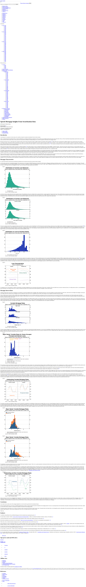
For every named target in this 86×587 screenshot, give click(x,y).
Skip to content (2, 0)
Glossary (3, 577)
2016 (5, 36)
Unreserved (4, 561)
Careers (3, 20)
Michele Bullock (7, 109)
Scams (3, 581)
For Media (4, 573)
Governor (3, 64)
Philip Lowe (6, 71)
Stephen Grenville (7, 113)
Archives (3, 18)
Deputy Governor (5, 69)
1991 (5, 60)
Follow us (2, 542)
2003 (5, 48)
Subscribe (1, 539)
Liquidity (67, 523)
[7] (79, 257)
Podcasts (3, 119)
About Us (3, 11)
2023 (5, 68)
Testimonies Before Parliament (7, 117)
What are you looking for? (4, 4)
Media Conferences (5, 118)
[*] (35, 515)
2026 (5, 26)
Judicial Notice (4, 574)
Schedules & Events (5, 578)
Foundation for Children (18, 566)
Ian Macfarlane (6, 90)
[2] (43, 518)
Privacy (3, 575)
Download (5, 132)
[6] (83, 225)
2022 (7, 73)
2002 (5, 49)
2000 (5, 52)
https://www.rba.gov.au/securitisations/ (27, 520)
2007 (5, 45)
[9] (7, 374)
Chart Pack (4, 16)
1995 (5, 56)
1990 (5, 61)
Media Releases (4, 13)
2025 (5, 27)
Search (17, 4)
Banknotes (4, 9)
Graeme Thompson (7, 114)
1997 (7, 99)
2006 (7, 89)
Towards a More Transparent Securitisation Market (21, 516)
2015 (5, 37)
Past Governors (4, 70)
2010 (5, 42)
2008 (5, 44)
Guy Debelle (6, 110)
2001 (5, 50)
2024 (5, 28)
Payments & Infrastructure (6, 7)
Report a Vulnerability (5, 580)
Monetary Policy (5, 6)
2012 (5, 39)
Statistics (3, 15)
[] (5, 125)
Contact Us (4, 22)
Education (4, 19)
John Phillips (6, 116)
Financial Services (5, 10)
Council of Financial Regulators (7, 563)
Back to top (4, 535)
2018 (5, 34)
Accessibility (4, 576)
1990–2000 (4, 51)
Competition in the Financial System (34, 470)
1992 (5, 59)
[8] (65, 530)
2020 (5, 32)
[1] (51, 141)
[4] (26, 146)
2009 (5, 43)
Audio (4, 131)
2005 (7, 92)
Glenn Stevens (6, 79)
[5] (7, 148)
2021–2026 (4, 25)
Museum (3, 562)
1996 (5, 55)
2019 (5, 33)
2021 (5, 30)
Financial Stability (5, 8)
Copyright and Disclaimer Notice (37, 568)
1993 (5, 58)
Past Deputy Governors (6, 108)
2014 (7, 82)
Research (3, 17)
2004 (5, 47)
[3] (50, 143)
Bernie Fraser (6, 101)
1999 (5, 53)
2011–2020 (4, 31)
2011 (5, 40)
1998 (5, 54)
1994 (5, 57)
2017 (5, 35)
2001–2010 (4, 41)
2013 (5, 38)
